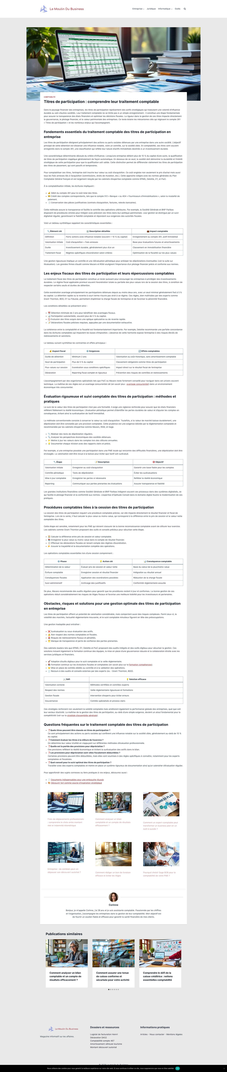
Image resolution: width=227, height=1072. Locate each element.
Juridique (151, 9)
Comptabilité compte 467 (102, 1041)
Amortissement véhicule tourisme (106, 1044)
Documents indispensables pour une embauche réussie (77, 780)
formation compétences (140, 665)
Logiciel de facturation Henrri (104, 1034)
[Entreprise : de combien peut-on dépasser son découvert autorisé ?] (66, 852)
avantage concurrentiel (137, 384)
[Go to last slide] (49, 963)
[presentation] (67, 953)
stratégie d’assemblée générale (82, 715)
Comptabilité (49, 97)
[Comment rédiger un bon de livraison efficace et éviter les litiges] (113, 854)
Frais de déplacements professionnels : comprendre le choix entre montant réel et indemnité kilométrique (66, 822)
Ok (178, 1068)
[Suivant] (177, 963)
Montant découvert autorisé (103, 1047)
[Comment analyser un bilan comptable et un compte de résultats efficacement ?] (113, 802)
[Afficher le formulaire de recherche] (185, 9)
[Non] (224, 1068)
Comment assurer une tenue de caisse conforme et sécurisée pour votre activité (112, 976)
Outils (177, 9)
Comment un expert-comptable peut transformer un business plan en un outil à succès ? (160, 825)
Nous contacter (157, 1034)
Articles (144, 1034)
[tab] (108, 989)
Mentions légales (174, 1034)
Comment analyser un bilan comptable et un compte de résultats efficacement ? (113, 822)
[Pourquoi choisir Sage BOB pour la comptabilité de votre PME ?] (161, 854)
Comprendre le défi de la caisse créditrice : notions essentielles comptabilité (158, 976)
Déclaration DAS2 (98, 1037)
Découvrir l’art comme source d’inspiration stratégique (76, 783)
